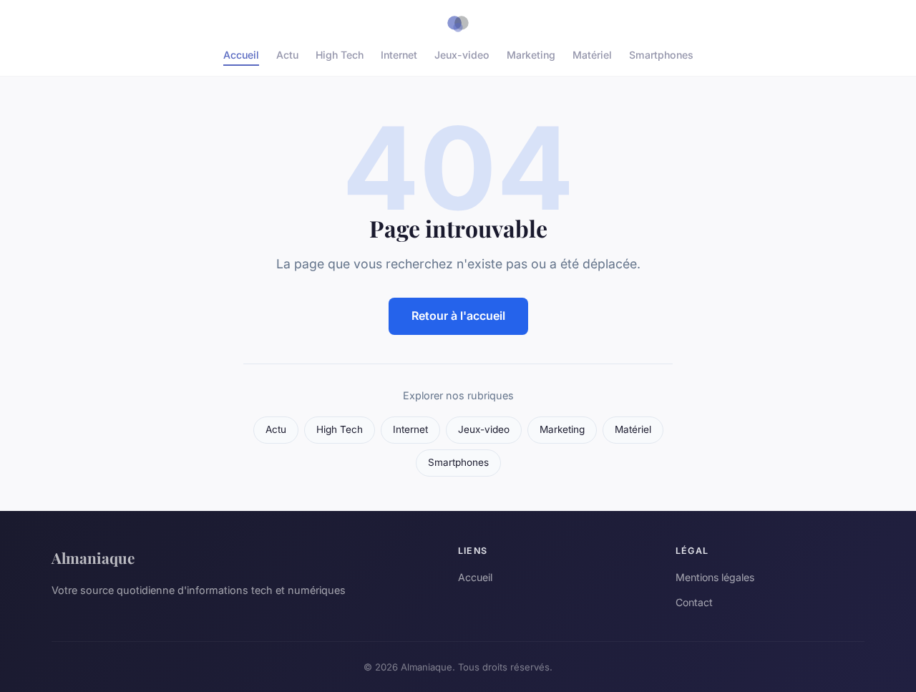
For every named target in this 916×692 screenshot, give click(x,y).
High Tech (340, 55)
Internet (399, 55)
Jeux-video (461, 55)
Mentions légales (715, 577)
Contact (694, 602)
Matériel (592, 55)
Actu (287, 55)
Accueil (241, 55)
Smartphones (661, 55)
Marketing (531, 55)
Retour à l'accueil (458, 315)
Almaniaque (93, 557)
